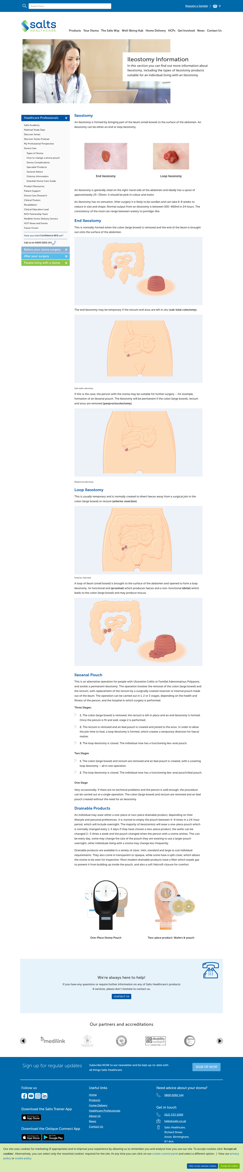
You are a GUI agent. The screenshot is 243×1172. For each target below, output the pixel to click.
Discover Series (32, 134)
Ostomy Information (37, 176)
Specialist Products (37, 167)
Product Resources (34, 186)
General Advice (35, 172)
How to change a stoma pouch (43, 158)
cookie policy (23, 1158)
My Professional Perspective (39, 143)
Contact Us (121, 996)
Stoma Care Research (35, 195)
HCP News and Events (36, 223)
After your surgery (36, 256)
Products (94, 1100)
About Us (95, 1116)
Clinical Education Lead (36, 209)
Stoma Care (30, 148)
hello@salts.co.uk (175, 1121)
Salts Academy (32, 125)
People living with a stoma (42, 262)
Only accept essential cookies (202, 1166)
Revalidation (30, 205)
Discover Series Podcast (36, 139)
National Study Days (34, 130)
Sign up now (206, 1067)
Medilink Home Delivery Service (41, 218)
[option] (53, 1041)
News (92, 1121)
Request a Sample (196, 6)
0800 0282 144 (43, 242)
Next (220, 1041)
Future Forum (31, 228)
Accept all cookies (229, 1166)
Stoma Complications (38, 162)
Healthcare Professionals (41, 117)
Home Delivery (98, 1105)
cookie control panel (165, 1153)
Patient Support (32, 191)
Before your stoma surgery (42, 249)
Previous (23, 1041)
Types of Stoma (35, 153)
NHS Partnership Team (36, 214)
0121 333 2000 (173, 1114)
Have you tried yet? (43, 235)
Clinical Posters (32, 200)
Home (93, 1094)
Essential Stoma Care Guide (41, 181)
